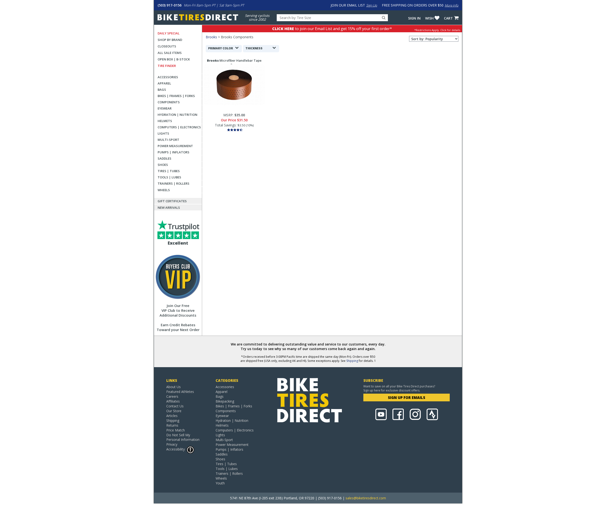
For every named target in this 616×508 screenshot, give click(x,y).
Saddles (164, 158)
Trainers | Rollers (173, 183)
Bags (162, 89)
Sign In (414, 18)
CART (448, 18)
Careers (172, 396)
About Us (173, 386)
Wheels (164, 190)
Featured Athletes (180, 391)
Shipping (352, 361)
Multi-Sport (168, 139)
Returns (172, 425)
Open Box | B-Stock (174, 59)
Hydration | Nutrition (177, 114)
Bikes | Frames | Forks (176, 96)
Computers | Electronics (179, 127)
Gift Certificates (172, 201)
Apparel (164, 83)
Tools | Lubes (169, 177)
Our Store (173, 411)
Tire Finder (167, 66)
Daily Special (169, 33)
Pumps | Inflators (173, 152)
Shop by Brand (170, 40)
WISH (429, 18)
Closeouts (167, 46)
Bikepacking (225, 401)
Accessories (168, 77)
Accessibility (175, 449)
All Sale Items (170, 53)
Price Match (175, 430)
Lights (163, 133)
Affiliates (173, 401)
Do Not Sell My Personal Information (182, 437)
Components (169, 102)
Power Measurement (175, 146)
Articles (172, 415)
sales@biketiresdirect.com (366, 498)
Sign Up (371, 5)
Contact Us (175, 406)
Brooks (211, 37)
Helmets (165, 121)
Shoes (163, 165)
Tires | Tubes (169, 171)
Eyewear (165, 108)
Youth (220, 483)
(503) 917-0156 (169, 5)
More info (451, 5)
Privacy (171, 444)
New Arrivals (169, 207)
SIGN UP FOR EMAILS (406, 397)
